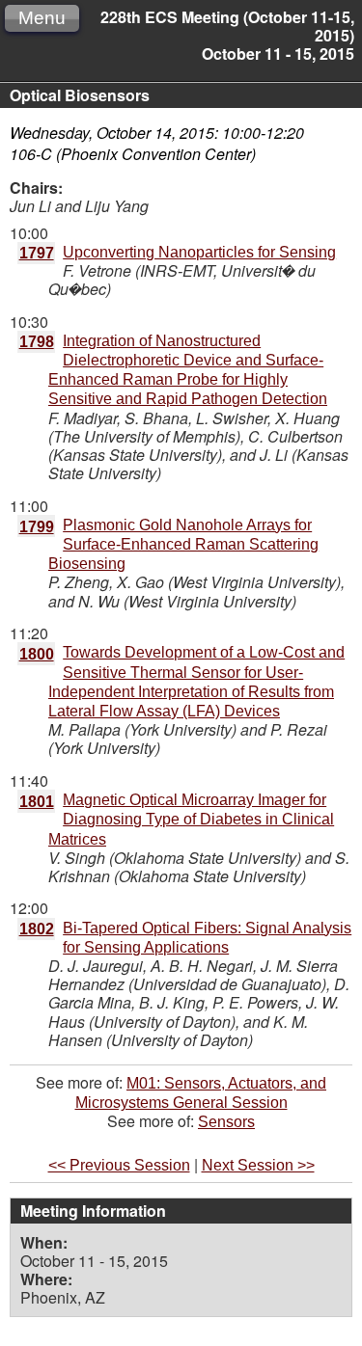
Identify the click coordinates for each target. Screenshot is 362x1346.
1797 (36, 253)
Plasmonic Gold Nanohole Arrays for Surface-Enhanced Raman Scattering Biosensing (183, 544)
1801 (36, 802)
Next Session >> (258, 1165)
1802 (36, 929)
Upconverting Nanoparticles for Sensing (199, 252)
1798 (36, 342)
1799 (36, 527)
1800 (36, 654)
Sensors (226, 1122)
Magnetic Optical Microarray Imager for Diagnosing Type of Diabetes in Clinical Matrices (191, 819)
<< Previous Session (119, 1165)
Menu (42, 18)
